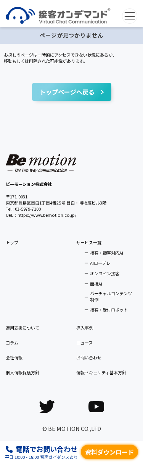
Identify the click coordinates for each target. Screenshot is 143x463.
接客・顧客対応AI (106, 253)
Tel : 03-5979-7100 (23, 209)
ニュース (84, 343)
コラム (12, 343)
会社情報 (14, 357)
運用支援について (22, 328)
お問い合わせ (88, 357)
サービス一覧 (88, 242)
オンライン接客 (104, 273)
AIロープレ (100, 263)
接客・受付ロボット (109, 310)
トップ (12, 242)
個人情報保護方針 (22, 372)
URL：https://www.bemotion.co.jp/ (41, 215)
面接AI (96, 284)
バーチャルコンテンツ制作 (111, 296)
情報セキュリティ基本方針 (101, 372)
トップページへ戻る (67, 91)
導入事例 (84, 328)
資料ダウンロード (109, 452)
